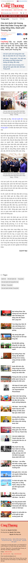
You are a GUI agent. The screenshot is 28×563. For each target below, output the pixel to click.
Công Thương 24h (12, 16)
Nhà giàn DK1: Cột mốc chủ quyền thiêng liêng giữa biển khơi (19, 474)
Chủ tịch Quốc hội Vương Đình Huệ (9, 282)
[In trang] (26, 39)
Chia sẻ (4, 38)
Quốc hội (3, 278)
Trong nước (5, 19)
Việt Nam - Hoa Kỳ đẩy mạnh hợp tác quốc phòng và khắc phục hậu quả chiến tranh (19, 410)
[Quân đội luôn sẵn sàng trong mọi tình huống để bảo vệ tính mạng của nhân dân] (6, 368)
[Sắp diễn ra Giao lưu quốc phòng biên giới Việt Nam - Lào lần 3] (6, 495)
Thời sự (5, 16)
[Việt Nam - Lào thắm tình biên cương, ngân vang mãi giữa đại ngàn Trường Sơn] (6, 463)
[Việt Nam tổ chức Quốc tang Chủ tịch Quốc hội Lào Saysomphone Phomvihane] (6, 387)
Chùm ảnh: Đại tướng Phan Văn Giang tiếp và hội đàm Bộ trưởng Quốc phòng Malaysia (19, 399)
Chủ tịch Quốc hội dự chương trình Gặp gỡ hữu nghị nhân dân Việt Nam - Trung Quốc (14, 67)
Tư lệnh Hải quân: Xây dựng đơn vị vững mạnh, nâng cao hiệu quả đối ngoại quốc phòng (19, 485)
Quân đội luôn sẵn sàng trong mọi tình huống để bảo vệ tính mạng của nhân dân (19, 369)
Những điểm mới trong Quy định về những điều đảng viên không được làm (19, 420)
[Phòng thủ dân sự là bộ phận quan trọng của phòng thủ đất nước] (6, 379)
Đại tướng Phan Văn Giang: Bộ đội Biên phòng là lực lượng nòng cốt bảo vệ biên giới (19, 358)
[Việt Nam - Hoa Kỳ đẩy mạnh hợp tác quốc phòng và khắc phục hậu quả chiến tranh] (6, 409)
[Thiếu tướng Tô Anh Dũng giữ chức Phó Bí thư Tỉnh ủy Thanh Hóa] (6, 430)
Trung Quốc (4, 127)
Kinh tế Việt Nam (18, 10)
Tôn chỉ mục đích (17, 540)
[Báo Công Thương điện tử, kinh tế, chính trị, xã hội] (12, 5)
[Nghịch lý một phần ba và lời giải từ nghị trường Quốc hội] (6, 514)
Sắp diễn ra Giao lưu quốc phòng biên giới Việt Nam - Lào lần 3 (19, 495)
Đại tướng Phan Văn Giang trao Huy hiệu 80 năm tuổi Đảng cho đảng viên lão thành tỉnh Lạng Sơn (19, 315)
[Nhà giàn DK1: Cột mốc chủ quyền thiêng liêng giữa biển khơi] (6, 474)
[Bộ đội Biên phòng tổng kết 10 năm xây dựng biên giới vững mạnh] (6, 345)
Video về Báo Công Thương (19, 539)
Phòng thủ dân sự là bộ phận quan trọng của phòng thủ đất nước (19, 379)
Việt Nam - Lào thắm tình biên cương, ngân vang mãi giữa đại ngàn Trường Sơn (19, 464)
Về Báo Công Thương (6, 539)
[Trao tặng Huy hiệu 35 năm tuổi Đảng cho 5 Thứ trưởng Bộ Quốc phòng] (6, 326)
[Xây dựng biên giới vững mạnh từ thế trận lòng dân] (6, 337)
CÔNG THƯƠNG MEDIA (6, 10)
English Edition (23, 1)
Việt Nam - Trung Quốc (6, 285)
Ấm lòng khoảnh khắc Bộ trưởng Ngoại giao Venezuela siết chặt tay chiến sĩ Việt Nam (19, 505)
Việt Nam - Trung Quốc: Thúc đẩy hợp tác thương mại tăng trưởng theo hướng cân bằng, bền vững (14, 60)
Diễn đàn (22, 19)
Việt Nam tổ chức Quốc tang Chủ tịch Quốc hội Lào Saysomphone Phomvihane (19, 388)
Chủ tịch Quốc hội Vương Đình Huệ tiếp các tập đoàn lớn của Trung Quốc (14, 54)
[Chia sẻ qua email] (24, 39)
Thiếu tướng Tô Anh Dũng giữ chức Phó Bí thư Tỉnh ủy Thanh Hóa (19, 430)
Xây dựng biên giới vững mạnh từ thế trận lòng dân (19, 337)
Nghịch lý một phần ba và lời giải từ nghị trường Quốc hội (19, 514)
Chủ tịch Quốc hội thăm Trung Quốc (10, 288)
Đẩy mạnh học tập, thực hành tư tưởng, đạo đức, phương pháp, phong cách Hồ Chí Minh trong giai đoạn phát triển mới (19, 452)
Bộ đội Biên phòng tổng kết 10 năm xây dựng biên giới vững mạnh (18, 346)
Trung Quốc (21, 278)
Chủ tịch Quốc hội (17, 119)
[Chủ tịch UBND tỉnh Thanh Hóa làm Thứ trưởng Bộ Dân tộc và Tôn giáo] (6, 438)
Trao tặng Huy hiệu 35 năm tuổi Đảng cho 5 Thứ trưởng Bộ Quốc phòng (19, 327)
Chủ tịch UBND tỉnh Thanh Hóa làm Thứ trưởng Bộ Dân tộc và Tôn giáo (19, 439)
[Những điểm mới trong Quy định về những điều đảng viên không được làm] (6, 419)
